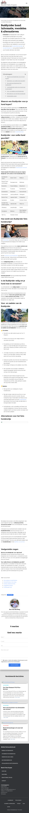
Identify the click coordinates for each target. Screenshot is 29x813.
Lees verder (17, 697)
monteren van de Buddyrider (11, 255)
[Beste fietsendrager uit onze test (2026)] (7, 722)
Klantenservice (4, 792)
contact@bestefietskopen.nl (10, 789)
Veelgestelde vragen (12, 96)
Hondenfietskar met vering (10, 582)
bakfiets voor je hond (19, 541)
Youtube (12, 806)
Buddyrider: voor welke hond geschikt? (16, 80)
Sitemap (19, 803)
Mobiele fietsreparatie (7, 750)
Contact (4, 780)
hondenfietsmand (19, 131)
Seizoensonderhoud (7, 760)
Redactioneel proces (7, 777)
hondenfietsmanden (17, 46)
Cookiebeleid (10, 800)
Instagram (22, 806)
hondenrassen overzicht (21, 167)
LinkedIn (19, 806)
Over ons (4, 771)
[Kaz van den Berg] (14, 602)
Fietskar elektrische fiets (9, 583)
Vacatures (4, 774)
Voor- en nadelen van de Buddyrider (15, 91)
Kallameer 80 (4, 786)
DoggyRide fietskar (8, 585)
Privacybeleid (18, 800)
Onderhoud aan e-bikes (7, 756)
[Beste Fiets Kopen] (9, 3)
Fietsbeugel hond (8, 587)
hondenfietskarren (7, 48)
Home (2, 20)
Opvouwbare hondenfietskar (10, 580)
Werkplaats (3, 793)
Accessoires (10, 20)
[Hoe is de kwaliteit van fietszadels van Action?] (10, 702)
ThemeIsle (20, 809)
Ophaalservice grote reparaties (10, 763)
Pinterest (17, 806)
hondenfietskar (22, 399)
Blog (5, 20)
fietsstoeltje (6, 240)
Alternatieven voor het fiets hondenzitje (16, 93)
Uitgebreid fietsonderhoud (8, 753)
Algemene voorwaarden (9, 803)
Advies (8, 806)
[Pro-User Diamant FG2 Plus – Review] (8, 682)
